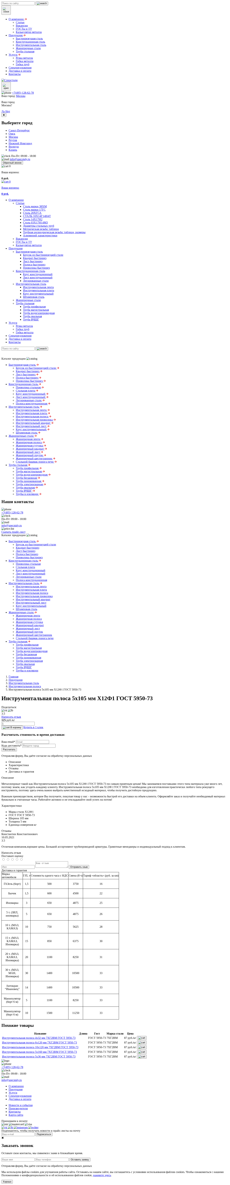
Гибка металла (24, 332)
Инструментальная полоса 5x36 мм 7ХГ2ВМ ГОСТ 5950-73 (38, 1056)
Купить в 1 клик (33, 727)
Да (3, 111)
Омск (12, 133)
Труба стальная (25, 303)
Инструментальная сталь (31, 283)
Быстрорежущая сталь (29, 251)
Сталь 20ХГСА (32, 212)
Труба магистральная (36, 309)
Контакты (15, 342)
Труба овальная (32, 316)
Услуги (13, 322)
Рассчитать (9, 749)
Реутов (13, 140)
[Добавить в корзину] (142, 1038)
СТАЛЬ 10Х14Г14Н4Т (37, 216)
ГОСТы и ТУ (24, 241)
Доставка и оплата (20, 338)
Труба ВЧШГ (31, 319)
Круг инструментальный (38, 293)
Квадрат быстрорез (34, 258)
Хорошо (7, 1181)
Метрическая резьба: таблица (41, 229)
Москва (20, 95)
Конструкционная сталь (30, 271)
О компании (16, 199)
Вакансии (22, 238)
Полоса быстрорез (34, 264)
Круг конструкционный (37, 274)
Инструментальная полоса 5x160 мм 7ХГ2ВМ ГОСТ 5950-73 (39, 1051)
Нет (7, 111)
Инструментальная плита (38, 290)
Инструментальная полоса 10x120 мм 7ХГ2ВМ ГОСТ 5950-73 (40, 1047)
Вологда (14, 146)
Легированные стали (36, 280)
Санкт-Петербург (19, 130)
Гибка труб (22, 329)
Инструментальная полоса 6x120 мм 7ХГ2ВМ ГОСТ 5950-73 (39, 1042)
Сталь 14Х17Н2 (32, 219)
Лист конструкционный (37, 277)
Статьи (20, 203)
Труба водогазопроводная (39, 313)
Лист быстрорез (32, 261)
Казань (13, 149)
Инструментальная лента (38, 287)
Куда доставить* (11, 745)
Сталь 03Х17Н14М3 (35, 222)
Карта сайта (16, 1114)
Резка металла (24, 325)
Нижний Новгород (20, 143)
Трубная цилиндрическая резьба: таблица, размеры (54, 232)
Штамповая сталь (33, 296)
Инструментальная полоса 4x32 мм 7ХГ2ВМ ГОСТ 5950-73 (38, 1037)
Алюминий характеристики (40, 235)
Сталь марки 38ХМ (35, 206)
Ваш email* (8, 741)
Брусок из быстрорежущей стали (43, 254)
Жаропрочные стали (28, 300)
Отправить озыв (79, 867)
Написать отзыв (11, 716)
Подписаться (44, 1134)
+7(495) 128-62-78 (23, 92)
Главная (13, 676)
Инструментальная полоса (25, 686)
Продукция (15, 248)
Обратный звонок (12, 162)
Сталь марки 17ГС (34, 209)
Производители (18, 1108)
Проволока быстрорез (36, 267)
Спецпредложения (20, 335)
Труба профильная (34, 306)
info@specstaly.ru (20, 159)
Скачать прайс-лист (13, 531)
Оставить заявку (80, 1159)
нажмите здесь (102, 1175)
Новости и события (21, 1105)
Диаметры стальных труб (38, 225)
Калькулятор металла (29, 245)
